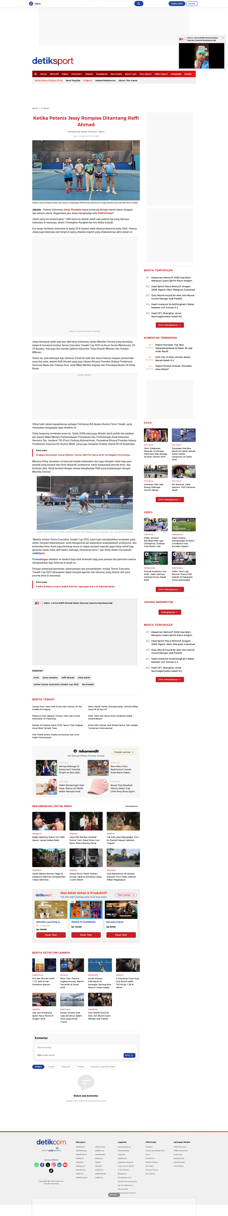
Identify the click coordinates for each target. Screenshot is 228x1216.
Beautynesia (179, 1158)
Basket (89, 74)
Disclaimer (150, 1174)
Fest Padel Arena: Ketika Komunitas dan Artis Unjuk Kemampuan (55, 736)
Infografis (176, 74)
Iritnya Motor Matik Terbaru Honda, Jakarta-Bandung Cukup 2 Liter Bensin (85, 876)
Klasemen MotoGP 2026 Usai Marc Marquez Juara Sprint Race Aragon (171, 279)
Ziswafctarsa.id (124, 1177)
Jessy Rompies (72, 210)
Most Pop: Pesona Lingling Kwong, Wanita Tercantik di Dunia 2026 (72, 983)
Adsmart (121, 1154)
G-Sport (87, 80)
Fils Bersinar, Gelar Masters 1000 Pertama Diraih (183, 487)
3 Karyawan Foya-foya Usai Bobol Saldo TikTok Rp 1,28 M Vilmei (127, 983)
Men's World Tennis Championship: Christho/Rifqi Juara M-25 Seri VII (113, 708)
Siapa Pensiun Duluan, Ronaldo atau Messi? (173, 368)
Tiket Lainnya (124, 895)
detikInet (79, 1158)
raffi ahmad (67, 677)
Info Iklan (149, 1166)
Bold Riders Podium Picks (49, 80)
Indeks (188, 74)
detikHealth (100, 1154)
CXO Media (178, 1166)
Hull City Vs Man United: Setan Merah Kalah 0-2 (172, 359)
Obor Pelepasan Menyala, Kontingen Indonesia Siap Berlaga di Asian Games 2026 (155, 452)
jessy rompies (50, 677)
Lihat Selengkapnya (168, 325)
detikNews (80, 1147)
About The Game (128, 80)
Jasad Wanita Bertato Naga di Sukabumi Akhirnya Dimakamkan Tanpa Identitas (48, 876)
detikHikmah (100, 1174)
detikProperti (81, 1177)
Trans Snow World (126, 1166)
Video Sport (161, 74)
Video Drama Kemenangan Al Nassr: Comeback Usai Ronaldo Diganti (183, 542)
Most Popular (73, 80)
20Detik (98, 1166)
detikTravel (100, 1147)
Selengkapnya (131, 806)
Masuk (192, 3)
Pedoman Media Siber (155, 1151)
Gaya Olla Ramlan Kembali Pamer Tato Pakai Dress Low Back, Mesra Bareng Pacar (84, 840)
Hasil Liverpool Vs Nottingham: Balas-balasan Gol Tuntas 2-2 (173, 306)
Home (43, 74)
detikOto (80, 1174)
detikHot (79, 1162)
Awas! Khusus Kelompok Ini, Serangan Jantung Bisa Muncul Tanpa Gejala (99, 983)
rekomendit (123, 1189)
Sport (35, 108)
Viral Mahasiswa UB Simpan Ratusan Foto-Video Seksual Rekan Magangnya (121, 876)
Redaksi (149, 1147)
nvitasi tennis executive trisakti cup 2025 (56, 684)
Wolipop (99, 1158)
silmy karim (84, 677)
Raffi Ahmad (105, 213)
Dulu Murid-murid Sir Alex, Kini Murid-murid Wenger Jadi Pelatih (99, 1015)
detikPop (99, 1177)
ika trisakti (88, 684)
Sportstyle (116, 74)
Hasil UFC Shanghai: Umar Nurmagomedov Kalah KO (166, 315)
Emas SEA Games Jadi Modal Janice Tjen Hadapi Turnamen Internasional (113, 726)
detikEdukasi (81, 1151)
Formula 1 (77, 74)
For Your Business (125, 1185)
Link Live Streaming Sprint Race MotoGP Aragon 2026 (43, 1015)
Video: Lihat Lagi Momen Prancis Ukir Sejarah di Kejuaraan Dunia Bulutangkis (182, 575)
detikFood (99, 1151)
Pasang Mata (123, 1151)
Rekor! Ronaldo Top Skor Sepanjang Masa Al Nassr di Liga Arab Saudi (173, 348)
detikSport (80, 1166)
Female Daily (179, 1162)
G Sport (45, 108)
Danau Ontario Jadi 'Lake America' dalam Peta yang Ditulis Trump (71, 1017)
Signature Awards (125, 1162)
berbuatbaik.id (124, 1147)
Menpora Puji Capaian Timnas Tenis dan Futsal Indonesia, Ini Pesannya (56, 717)
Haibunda (178, 1154)
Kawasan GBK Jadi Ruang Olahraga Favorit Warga (153, 487)
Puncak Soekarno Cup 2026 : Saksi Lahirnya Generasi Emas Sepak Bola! (155, 575)
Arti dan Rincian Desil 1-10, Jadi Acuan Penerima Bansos (43, 981)
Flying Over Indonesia (127, 1181)
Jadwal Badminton (105, 80)
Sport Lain (130, 74)
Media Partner (152, 1162)
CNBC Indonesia (181, 1151)
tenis (36, 677)
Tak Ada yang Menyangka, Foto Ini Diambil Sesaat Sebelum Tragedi (123, 840)
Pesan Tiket (51, 935)
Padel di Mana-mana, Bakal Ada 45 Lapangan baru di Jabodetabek (75, 586)
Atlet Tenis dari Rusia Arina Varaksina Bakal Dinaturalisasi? (110, 717)
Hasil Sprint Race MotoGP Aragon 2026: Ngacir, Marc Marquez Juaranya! (173, 288)
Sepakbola (101, 74)
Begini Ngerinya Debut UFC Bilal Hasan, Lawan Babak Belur (48, 838)
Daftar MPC (177, 3)
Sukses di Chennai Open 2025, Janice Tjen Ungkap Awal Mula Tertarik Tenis (57, 726)
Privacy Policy (152, 1170)
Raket (65, 74)
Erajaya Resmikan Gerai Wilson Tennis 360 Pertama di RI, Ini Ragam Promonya (83, 455)
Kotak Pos (150, 1158)
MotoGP (54, 74)
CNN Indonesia (180, 1147)
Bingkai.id (122, 1174)
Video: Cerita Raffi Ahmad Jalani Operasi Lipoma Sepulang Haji (78, 603)
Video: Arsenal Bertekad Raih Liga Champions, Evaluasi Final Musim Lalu (154, 542)
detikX (98, 1162)
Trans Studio (123, 1170)
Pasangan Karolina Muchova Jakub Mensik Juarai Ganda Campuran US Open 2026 (183, 454)
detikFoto (99, 1170)
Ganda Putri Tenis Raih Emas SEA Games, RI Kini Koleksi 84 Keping (57, 708)
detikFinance (81, 1154)
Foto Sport (146, 74)
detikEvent (122, 1158)
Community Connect (127, 1193)
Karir (148, 1154)
